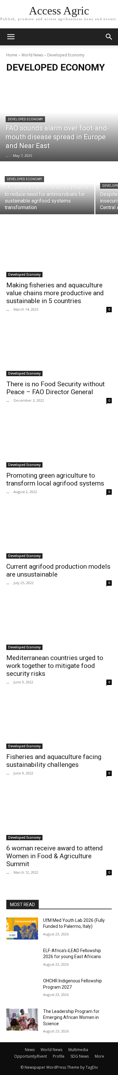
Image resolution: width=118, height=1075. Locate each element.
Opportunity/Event (30, 1056)
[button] (109, 36)
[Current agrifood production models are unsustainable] (59, 532)
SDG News (79, 1056)
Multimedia (78, 1049)
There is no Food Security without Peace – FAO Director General (55, 388)
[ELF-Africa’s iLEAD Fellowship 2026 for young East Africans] (22, 959)
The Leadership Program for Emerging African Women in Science (71, 1017)
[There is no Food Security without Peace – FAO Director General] (59, 350)
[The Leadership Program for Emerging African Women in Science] (22, 1020)
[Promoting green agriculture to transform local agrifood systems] (59, 441)
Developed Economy (25, 119)
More (99, 1056)
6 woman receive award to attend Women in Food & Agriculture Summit (54, 856)
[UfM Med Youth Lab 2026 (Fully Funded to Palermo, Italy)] (22, 928)
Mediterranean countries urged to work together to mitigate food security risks (54, 665)
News (30, 1049)
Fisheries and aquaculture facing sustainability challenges (53, 760)
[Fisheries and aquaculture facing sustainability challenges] (59, 722)
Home (11, 55)
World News (32, 55)
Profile (59, 1056)
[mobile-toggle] (11, 36)
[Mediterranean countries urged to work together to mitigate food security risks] (59, 623)
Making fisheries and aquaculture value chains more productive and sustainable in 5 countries (55, 293)
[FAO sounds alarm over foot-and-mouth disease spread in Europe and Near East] (59, 120)
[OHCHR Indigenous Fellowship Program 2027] (22, 989)
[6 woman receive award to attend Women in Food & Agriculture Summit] (59, 813)
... (7, 309)
